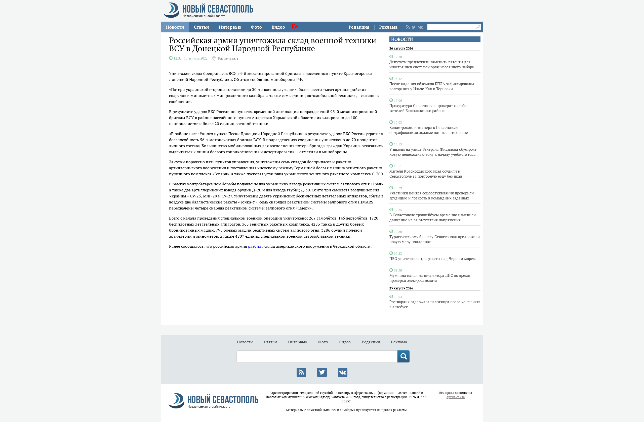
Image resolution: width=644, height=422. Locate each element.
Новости (175, 27)
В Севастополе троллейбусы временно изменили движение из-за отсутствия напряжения (432, 217)
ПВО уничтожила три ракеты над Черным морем (432, 258)
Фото (256, 27)
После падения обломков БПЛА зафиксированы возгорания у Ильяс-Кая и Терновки (431, 86)
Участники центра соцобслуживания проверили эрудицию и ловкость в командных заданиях (431, 195)
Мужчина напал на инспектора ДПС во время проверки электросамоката (429, 278)
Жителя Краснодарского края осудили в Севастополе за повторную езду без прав (425, 174)
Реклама (388, 27)
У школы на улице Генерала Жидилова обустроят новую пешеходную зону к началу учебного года (432, 152)
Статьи (201, 27)
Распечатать (228, 58)
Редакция (359, 27)
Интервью (230, 27)
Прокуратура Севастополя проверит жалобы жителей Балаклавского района (428, 108)
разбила (255, 246)
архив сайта (456, 397)
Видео (278, 27)
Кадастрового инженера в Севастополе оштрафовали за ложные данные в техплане (428, 130)
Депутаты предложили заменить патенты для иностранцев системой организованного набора (431, 64)
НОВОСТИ (402, 39)
